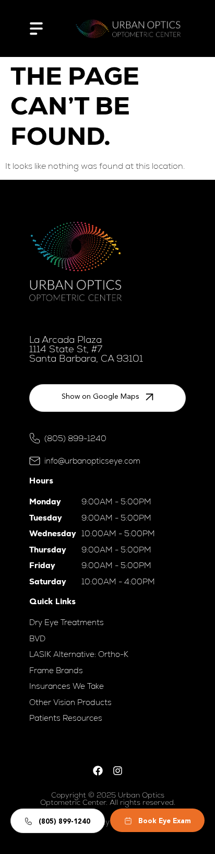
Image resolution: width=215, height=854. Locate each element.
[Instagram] (117, 771)
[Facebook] (98, 771)
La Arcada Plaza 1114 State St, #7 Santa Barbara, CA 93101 (86, 348)
